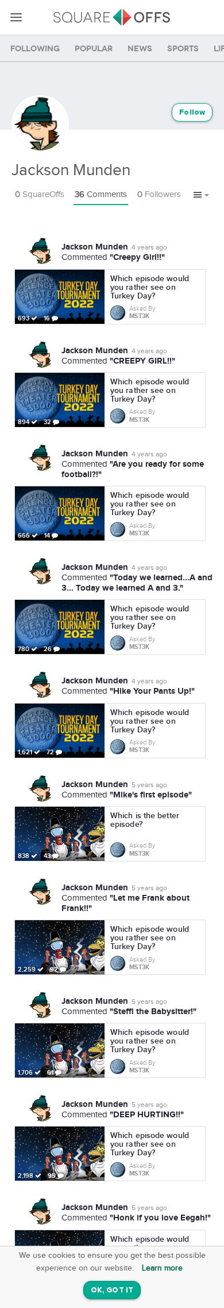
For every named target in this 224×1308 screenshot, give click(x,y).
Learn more (162, 1268)
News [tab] (140, 49)
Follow (192, 112)
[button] (201, 195)
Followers (159, 194)
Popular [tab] (94, 49)
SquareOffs (39, 194)
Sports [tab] (183, 49)
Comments (101, 194)
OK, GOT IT (112, 1290)
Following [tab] (35, 49)
